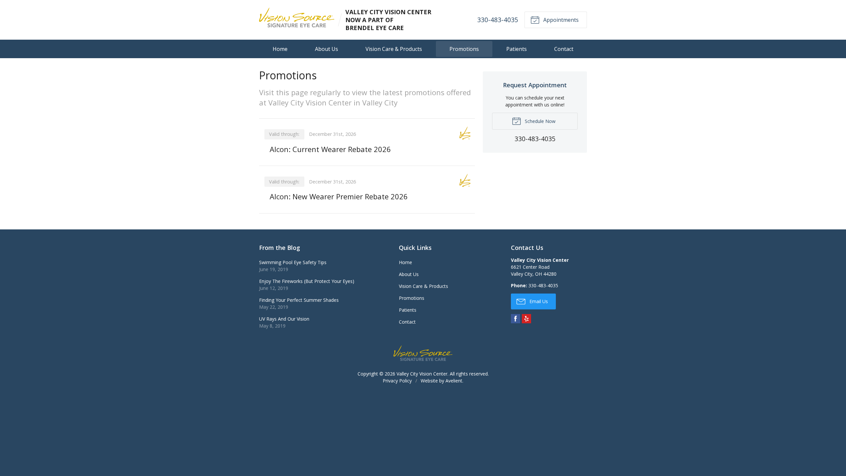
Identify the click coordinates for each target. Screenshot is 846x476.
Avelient (453, 380)
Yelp (526, 318)
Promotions (464, 49)
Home (280, 49)
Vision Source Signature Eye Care (423, 353)
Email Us (538, 301)
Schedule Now (539, 121)
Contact (563, 49)
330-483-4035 (497, 19)
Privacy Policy (397, 380)
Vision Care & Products (393, 49)
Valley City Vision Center (422, 374)
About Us (326, 49)
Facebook (515, 318)
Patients (516, 49)
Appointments (560, 19)
